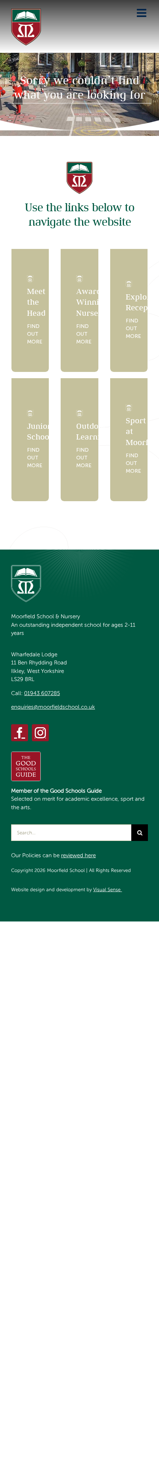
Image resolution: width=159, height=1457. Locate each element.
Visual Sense (107, 889)
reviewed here (78, 855)
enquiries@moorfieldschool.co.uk (53, 707)
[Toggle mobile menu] (142, 12)
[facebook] (19, 732)
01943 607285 (42, 693)
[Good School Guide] (25, 754)
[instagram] (40, 732)
